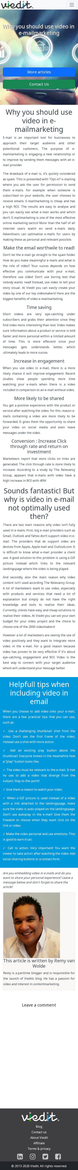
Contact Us (39, 84)
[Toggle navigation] (71, 5)
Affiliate (39, 1143)
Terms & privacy (39, 1149)
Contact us (39, 1132)
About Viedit (39, 1138)
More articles (39, 72)
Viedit (34, 1166)
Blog (39, 1126)
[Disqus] (39, 1056)
